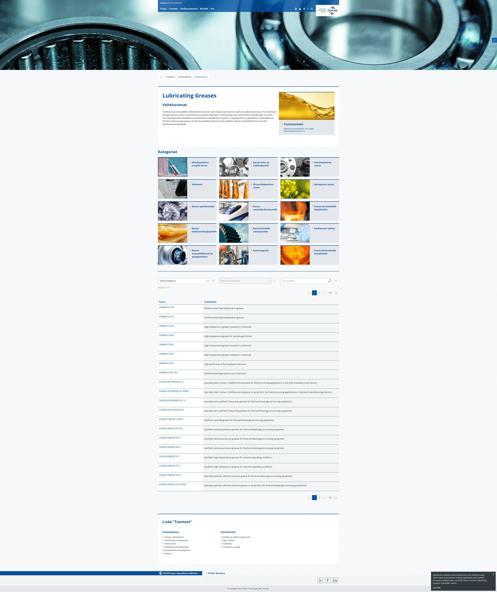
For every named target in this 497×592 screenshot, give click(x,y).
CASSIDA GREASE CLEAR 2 (171, 419)
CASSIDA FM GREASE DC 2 (171, 381)
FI (308, 9)
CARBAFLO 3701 (166, 353)
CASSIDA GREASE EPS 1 (170, 437)
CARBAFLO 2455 (166, 335)
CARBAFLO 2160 (166, 307)
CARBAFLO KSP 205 (168, 372)
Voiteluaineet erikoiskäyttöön (177, 550)
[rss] (320, 580)
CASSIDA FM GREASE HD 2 (171, 409)
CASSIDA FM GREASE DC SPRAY (174, 391)
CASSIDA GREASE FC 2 (169, 465)
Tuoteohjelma (184, 76)
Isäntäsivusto (160, 76)
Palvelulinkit (228, 532)
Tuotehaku (227, 543)
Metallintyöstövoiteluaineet (176, 547)
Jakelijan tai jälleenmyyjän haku (237, 537)
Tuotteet (169, 76)
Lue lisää (437, 587)
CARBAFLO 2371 (166, 316)
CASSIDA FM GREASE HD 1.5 (172, 400)
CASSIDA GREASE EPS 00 (170, 428)
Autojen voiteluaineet (173, 537)
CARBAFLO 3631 (166, 344)
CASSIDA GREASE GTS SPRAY (173, 484)
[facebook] (327, 580)
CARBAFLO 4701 (166, 363)
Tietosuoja (253, 588)
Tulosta (266, 588)
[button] (300, 9)
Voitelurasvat (200, 76)
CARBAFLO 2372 (166, 325)
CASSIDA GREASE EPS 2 (170, 447)
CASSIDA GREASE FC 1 (169, 456)
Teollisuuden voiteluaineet (176, 540)
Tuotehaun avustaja (231, 547)
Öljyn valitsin (228, 540)
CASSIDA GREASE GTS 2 (170, 475)
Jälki (259, 588)
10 (330, 292)
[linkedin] (335, 580)
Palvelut (167, 553)
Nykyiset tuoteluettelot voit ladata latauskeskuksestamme (299, 129)
